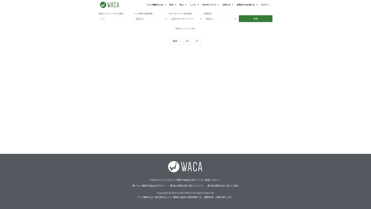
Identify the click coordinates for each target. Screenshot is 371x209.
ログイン (265, 4)
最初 (175, 41)
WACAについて (209, 4)
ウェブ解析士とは (155, 4)
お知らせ (226, 4)
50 (187, 41)
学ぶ (182, 4)
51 (197, 41)
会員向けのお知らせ (246, 4)
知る (171, 4)
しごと (193, 4)
